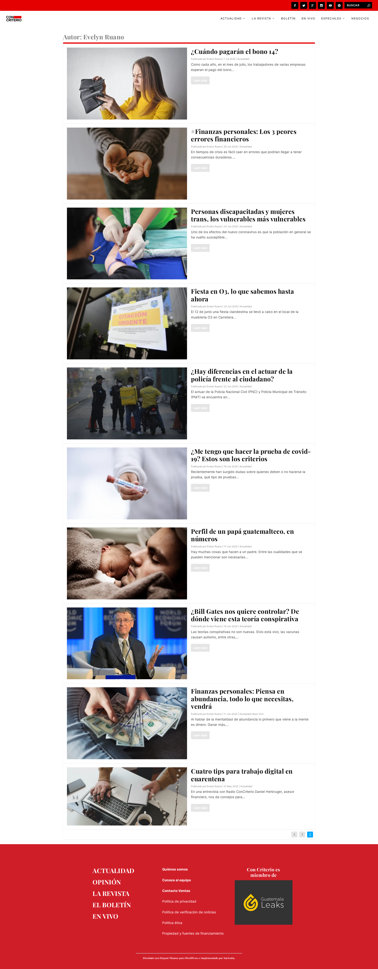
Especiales (331, 18)
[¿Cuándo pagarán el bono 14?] (127, 84)
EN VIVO (105, 916)
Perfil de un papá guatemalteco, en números (242, 535)
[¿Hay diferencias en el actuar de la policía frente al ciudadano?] (127, 403)
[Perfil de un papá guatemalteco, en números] (127, 563)
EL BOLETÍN (112, 904)
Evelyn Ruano (214, 58)
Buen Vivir (258, 713)
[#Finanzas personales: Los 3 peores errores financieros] (127, 164)
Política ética (172, 923)
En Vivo (308, 18)
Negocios (360, 18)
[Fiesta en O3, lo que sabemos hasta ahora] (127, 323)
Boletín (288, 18)
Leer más (200, 80)
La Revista (261, 18)
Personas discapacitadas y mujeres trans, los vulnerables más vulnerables (248, 215)
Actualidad (231, 18)
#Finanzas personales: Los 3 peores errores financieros (243, 135)
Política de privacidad (179, 901)
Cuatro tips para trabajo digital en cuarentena (242, 775)
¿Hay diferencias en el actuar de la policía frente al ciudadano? (242, 375)
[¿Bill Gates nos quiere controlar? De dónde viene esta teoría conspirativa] (127, 643)
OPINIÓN (107, 882)
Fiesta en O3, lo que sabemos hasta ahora (242, 295)
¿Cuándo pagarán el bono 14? (234, 51)
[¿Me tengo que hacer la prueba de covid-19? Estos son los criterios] (127, 483)
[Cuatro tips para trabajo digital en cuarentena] (127, 796)
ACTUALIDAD (113, 870)
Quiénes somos (175, 869)
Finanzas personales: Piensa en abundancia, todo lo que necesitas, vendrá (242, 698)
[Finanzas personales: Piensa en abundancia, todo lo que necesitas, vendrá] (127, 723)
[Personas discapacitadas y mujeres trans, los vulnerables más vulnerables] (127, 244)
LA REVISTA (111, 893)
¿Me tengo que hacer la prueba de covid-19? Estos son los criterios (251, 455)
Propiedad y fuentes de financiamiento (193, 933)
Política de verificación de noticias (189, 912)
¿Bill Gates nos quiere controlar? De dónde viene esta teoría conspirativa (245, 615)
